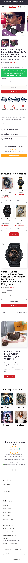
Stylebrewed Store (16, 559)
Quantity (3, 78)
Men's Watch (7, 407)
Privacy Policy (7, 509)
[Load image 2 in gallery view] (14, 43)
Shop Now (10, 376)
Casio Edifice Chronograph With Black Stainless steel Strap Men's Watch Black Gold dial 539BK (6, 191)
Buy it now (14, 91)
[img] (14, 447)
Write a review (14, 156)
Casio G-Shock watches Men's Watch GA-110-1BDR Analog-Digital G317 (6, 219)
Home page (6, 484)
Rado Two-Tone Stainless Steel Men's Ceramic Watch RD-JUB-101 (20, 191)
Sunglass (19, 425)
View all (14, 234)
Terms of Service (8, 519)
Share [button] (4, 124)
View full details (20, 312)
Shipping (9, 67)
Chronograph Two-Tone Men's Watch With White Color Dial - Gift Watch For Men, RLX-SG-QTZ (21, 219)
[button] (3, 7)
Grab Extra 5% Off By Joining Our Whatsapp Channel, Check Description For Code (14, 73)
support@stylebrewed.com (12, 540)
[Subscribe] (23, 553)
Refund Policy (7, 512)
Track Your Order (8, 495)
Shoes (6, 425)
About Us (5, 505)
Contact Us (6, 491)
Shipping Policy (7, 516)
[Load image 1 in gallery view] (5, 43)
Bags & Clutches (20, 407)
